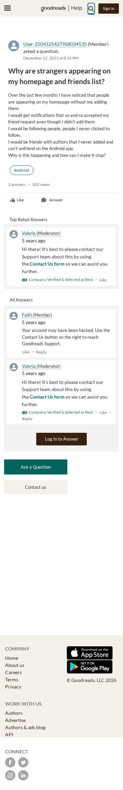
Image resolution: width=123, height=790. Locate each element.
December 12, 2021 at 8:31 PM (51, 58)
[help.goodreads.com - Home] (61, 8)
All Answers (21, 300)
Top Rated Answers (28, 219)
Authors (14, 713)
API (9, 734)
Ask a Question (36, 467)
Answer (56, 199)
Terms (11, 679)
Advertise (15, 720)
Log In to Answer (61, 439)
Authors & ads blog (25, 727)
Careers (13, 672)
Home (11, 658)
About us (14, 665)
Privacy (13, 686)
